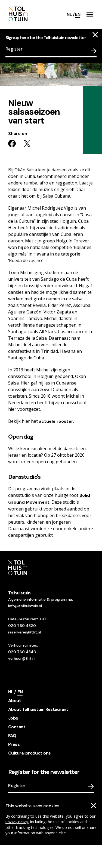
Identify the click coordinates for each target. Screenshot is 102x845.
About (14, 700)
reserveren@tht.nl (24, 632)
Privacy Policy (16, 822)
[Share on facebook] (12, 143)
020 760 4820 (22, 625)
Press (14, 744)
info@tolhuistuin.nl (25, 605)
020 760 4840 (22, 651)
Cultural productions (29, 753)
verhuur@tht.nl (21, 658)
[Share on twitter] (27, 143)
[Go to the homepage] (32, 14)
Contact (16, 727)
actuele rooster (56, 421)
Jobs (13, 718)
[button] (90, 14)
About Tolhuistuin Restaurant (38, 709)
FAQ (12, 735)
